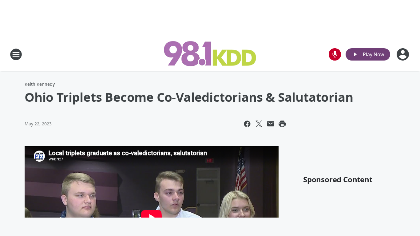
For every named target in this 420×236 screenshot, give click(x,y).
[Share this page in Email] (270, 124)
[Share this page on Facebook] (247, 124)
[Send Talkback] (335, 54)
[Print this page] (282, 124)
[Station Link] (210, 54)
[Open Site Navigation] (16, 54)
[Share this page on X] (259, 124)
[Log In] (403, 54)
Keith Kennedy (40, 84)
